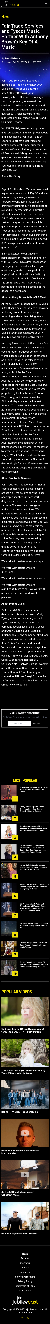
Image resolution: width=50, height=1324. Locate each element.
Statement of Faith (25, 1286)
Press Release (12, 58)
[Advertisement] (25, 764)
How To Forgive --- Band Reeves (19, 1233)
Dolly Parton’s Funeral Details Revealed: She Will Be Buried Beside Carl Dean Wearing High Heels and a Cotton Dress (33, 849)
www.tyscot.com (19, 684)
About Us (25, 1272)
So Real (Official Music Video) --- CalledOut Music (19, 1193)
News (25, 1253)
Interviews (25, 1263)
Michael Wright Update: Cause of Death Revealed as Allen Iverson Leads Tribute (33, 945)
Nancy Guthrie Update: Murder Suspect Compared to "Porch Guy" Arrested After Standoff (34, 867)
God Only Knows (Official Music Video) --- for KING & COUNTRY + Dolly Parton (24, 1030)
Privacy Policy (25, 1281)
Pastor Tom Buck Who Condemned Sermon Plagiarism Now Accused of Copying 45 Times (34, 886)
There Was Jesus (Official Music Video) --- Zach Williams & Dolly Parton (24, 1072)
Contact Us (25, 1290)
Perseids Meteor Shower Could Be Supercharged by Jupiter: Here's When (34, 925)
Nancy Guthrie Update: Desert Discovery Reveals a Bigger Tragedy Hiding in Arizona (32, 809)
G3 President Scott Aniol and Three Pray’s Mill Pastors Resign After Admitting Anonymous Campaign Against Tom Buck (33, 907)
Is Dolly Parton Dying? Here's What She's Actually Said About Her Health (34, 789)
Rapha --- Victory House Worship (19, 1112)
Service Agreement (25, 1276)
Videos (25, 1267)
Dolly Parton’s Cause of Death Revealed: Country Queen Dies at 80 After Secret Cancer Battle (33, 828)
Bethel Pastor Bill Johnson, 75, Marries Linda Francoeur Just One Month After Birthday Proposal (34, 964)
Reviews (25, 1258)
